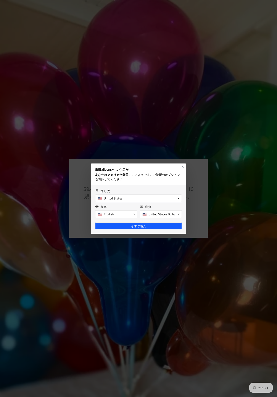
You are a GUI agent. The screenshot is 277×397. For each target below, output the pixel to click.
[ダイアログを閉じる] (182, 166)
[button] (138, 198)
